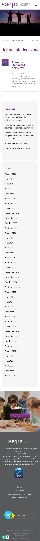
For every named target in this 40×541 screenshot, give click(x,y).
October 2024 (11, 282)
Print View (10, 530)
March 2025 (10, 257)
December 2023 (12, 331)
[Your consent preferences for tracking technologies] (7, 537)
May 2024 (9, 306)
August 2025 (10, 233)
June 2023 (9, 361)
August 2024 (10, 292)
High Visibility (29, 530)
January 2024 (10, 326)
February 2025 (11, 262)
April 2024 (9, 311)
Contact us (23, 516)
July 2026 (9, 179)
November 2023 (12, 336)
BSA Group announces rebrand (18, 148)
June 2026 (9, 184)
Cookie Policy (19, 491)
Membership (17, 416)
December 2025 (12, 213)
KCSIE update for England (16, 143)
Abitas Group (17, 456)
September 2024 (12, 287)
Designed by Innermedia (20, 538)
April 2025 (9, 252)
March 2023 (10, 375)
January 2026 (10, 208)
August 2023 (10, 351)
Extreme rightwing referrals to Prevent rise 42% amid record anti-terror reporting (18, 117)
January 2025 (10, 267)
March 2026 (10, 198)
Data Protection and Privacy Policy (19, 494)
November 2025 (12, 218)
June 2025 (9, 243)
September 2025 (12, 228)
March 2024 (10, 316)
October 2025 (11, 223)
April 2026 (9, 193)
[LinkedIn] (20, 507)
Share (33, 40)
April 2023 (9, 370)
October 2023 (11, 341)
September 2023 (12, 346)
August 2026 (10, 174)
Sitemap (19, 487)
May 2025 (9, 247)
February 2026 (11, 203)
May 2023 (9, 366)
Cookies (23, 535)
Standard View (19, 530)
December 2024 (12, 272)
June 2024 (9, 302)
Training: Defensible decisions (19, 65)
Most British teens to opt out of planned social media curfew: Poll (19, 126)
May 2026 (9, 188)
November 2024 (12, 277)
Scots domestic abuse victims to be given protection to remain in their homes (19, 135)
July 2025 (9, 238)
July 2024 (9, 297)
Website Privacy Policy (19, 498)
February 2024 (11, 321)
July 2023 (9, 356)
